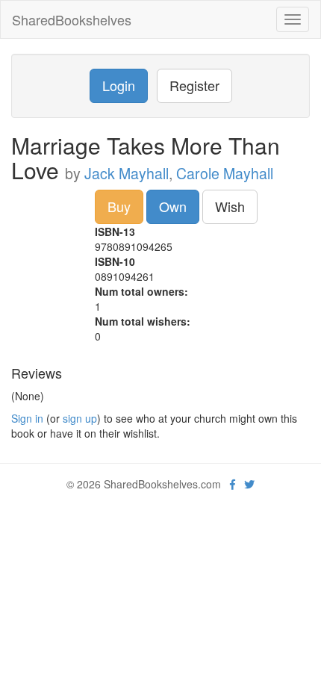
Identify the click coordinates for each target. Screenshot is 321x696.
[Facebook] (232, 483)
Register (194, 85)
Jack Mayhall (126, 173)
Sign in (27, 418)
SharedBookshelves (71, 19)
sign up (80, 418)
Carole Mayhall (224, 173)
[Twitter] (249, 483)
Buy (119, 206)
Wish (230, 206)
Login (118, 85)
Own (173, 206)
